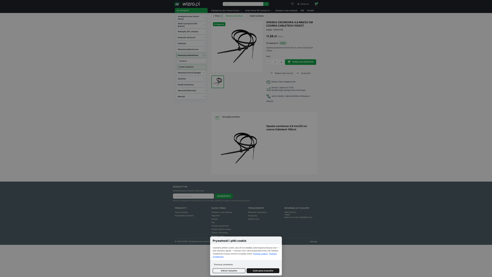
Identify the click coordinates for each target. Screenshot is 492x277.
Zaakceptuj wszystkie (263, 270)
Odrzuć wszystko (229, 270)
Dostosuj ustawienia (223, 264)
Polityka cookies (260, 254)
